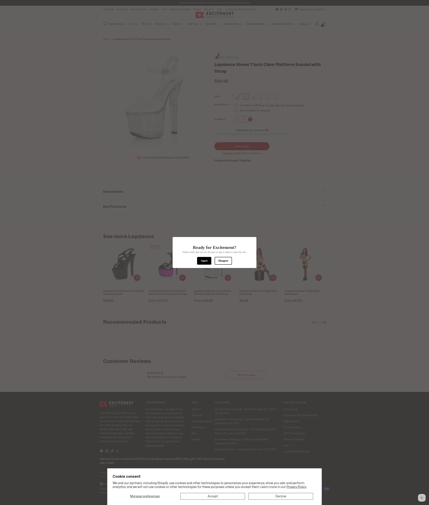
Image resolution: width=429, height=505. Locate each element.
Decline (280, 496)
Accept (213, 496)
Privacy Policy (297, 487)
